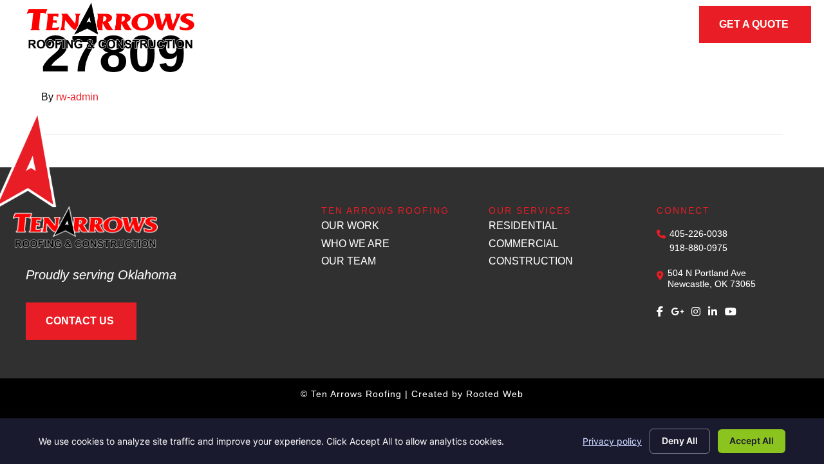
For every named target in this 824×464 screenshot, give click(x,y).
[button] (352, 26)
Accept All (751, 440)
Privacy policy (612, 441)
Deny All (680, 440)
